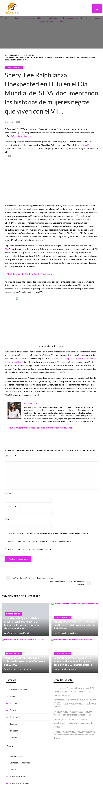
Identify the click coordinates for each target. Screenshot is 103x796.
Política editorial (17, 776)
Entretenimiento (27, 55)
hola (85, 145)
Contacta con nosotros (20, 762)
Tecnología (15, 717)
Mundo (13, 696)
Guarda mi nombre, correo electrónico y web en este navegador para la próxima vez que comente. (48, 533)
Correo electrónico (13, 506)
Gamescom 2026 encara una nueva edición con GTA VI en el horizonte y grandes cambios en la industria (75, 703)
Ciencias (13, 710)
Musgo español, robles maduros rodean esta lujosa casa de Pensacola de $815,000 (24, 661)
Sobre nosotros (16, 756)
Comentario (10, 456)
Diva (7, 249)
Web (7, 519)
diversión (14, 730)
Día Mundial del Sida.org (20, 136)
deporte (13, 724)
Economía (14, 703)
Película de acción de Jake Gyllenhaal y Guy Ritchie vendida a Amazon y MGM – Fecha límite (75, 625)
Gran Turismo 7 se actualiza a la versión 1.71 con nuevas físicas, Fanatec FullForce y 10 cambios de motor (74, 691)
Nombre (9, 493)
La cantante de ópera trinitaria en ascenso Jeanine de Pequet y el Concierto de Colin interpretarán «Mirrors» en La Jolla (22, 623)
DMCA (13, 769)
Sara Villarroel (10, 633)
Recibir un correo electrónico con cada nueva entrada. (30, 549)
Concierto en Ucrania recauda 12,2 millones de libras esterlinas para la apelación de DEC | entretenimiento (73, 661)
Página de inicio (11, 55)
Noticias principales (18, 689)
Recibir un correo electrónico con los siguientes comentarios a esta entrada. (39, 541)
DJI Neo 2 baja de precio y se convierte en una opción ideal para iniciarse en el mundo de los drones (74, 734)
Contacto (14, 737)
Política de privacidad (19, 783)
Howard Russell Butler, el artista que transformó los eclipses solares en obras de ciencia (73, 723)
